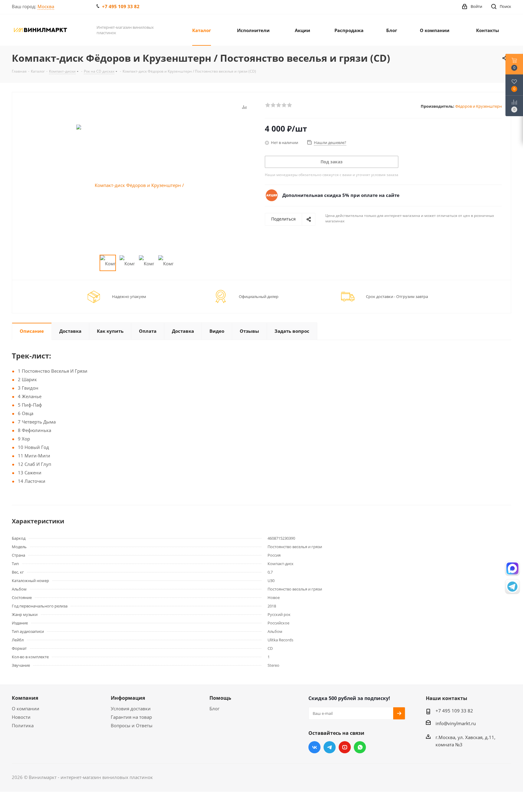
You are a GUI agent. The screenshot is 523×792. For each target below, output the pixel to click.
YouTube (345, 747)
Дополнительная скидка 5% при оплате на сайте (341, 195)
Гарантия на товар (131, 717)
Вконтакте (314, 747)
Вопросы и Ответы (132, 725)
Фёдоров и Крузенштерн (478, 106)
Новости (21, 717)
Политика (23, 725)
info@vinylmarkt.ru (456, 723)
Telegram (330, 747)
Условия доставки (131, 708)
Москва (46, 6)
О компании (25, 708)
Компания (25, 698)
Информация (128, 698)
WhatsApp (360, 747)
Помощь (220, 698)
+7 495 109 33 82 (121, 6)
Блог (214, 708)
